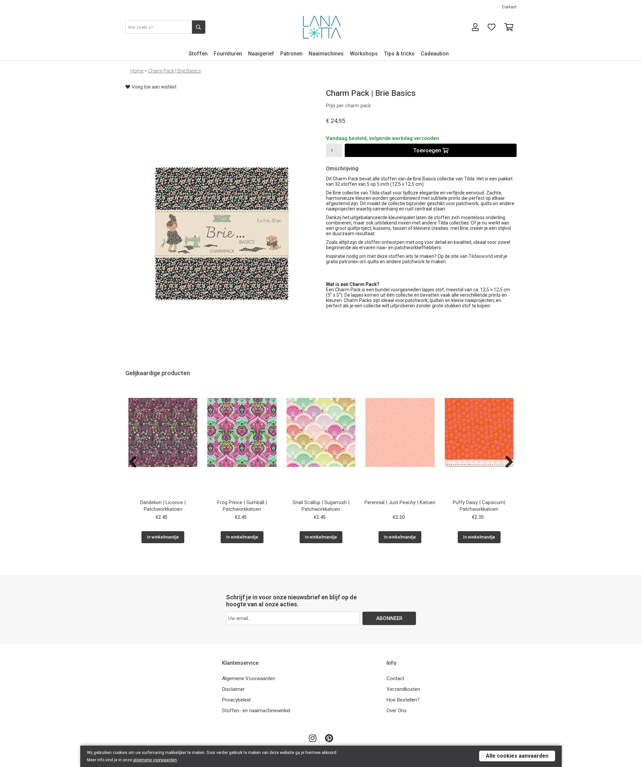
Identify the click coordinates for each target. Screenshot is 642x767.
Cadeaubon (435, 53)
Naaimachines (326, 53)
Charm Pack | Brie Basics (174, 70)
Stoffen (198, 53)
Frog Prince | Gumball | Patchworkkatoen (242, 505)
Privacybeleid (236, 700)
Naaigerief (261, 53)
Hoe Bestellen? (403, 700)
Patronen (291, 53)
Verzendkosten (403, 689)
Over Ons (397, 711)
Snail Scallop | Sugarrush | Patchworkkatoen (321, 505)
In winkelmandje (163, 537)
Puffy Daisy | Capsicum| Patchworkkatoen (479, 505)
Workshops (364, 53)
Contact (509, 7)
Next (506, 462)
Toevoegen (427, 150)
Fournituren (228, 53)
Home (136, 70)
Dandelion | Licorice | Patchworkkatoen (163, 505)
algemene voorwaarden (155, 760)
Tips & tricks (399, 53)
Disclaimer (233, 689)
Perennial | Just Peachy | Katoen (399, 502)
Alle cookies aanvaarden (517, 756)
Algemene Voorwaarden (248, 678)
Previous (135, 462)
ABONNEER (389, 618)
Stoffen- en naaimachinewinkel (256, 711)
